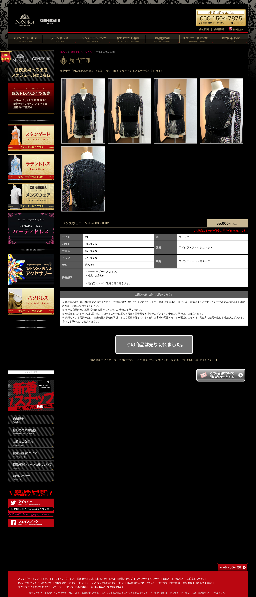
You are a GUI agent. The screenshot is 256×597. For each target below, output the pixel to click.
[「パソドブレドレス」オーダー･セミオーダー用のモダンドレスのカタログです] (31, 312)
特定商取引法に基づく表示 (197, 583)
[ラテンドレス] (59, 42)
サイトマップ (66, 587)
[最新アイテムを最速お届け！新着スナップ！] (31, 408)
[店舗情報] (31, 422)
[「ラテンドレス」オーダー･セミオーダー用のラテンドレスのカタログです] (31, 178)
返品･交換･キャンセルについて (35, 583)
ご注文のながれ (195, 578)
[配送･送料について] (31, 456)
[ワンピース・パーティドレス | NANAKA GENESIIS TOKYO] (31, 242)
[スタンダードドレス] (25, 42)
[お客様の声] (162, 42)
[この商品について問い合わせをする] (221, 380)
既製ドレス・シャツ (81, 52)
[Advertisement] (31, 351)
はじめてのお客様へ (173, 578)
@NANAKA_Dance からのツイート (28, 514)
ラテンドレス (49, 578)
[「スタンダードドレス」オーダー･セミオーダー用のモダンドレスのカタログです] (31, 149)
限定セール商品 (85, 578)
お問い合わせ (76, 583)
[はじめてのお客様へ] (128, 42)
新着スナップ (125, 578)
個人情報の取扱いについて (140, 583)
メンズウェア (67, 578)
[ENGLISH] (236, 28)
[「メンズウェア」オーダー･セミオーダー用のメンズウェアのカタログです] (31, 207)
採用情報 (175, 583)
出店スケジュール (106, 578)
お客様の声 (60, 583)
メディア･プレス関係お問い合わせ (105, 583)
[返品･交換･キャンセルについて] (31, 468)
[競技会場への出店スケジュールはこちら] (31, 79)
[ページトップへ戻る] (232, 568)
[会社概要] (203, 28)
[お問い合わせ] (231, 42)
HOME (63, 52)
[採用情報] (219, 28)
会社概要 (163, 583)
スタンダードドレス (29, 578)
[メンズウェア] (94, 42)
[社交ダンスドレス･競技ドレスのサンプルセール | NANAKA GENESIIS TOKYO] (31, 111)
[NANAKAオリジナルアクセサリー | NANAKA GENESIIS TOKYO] (31, 282)
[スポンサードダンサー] (197, 42)
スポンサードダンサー (148, 578)
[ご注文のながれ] (31, 445)
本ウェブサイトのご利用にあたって (37, 587)
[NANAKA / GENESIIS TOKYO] (38, 27)
